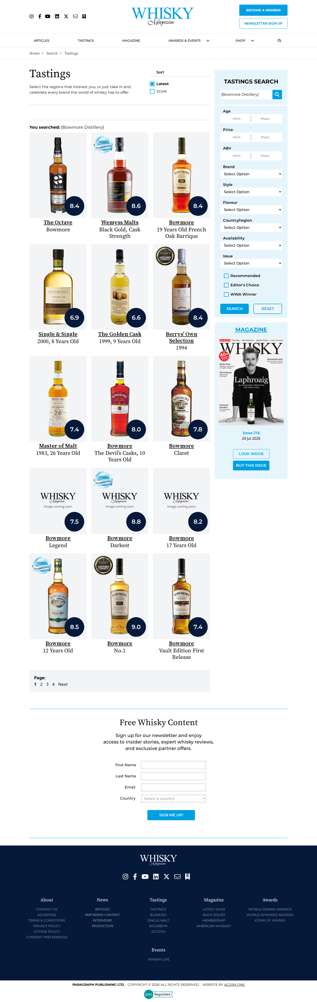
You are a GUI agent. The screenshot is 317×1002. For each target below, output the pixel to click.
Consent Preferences (47, 937)
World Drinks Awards (270, 909)
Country (128, 798)
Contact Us (47, 909)
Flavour (230, 202)
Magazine (131, 40)
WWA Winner (243, 294)
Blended (158, 915)
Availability (234, 238)
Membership (213, 920)
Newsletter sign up (263, 23)
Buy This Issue (251, 465)
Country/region (237, 220)
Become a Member (263, 10)
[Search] (277, 94)
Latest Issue (214, 909)
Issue (228, 256)
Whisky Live (158, 959)
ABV (227, 148)
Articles (41, 40)
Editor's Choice (244, 285)
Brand (229, 167)
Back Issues (214, 915)
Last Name (126, 776)
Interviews (102, 920)
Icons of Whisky (270, 920)
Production (102, 926)
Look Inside (251, 454)
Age (227, 111)
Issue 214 (251, 432)
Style (228, 184)
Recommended (245, 276)
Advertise (46, 915)
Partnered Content (102, 915)
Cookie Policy (47, 931)
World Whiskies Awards (270, 915)
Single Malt (158, 920)
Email (130, 787)
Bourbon (158, 926)
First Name (125, 765)
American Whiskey (214, 926)
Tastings (86, 40)
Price (228, 130)
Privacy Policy (47, 926)
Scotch (158, 931)
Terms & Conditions (46, 920)
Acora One (234, 985)
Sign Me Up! (171, 815)
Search (52, 53)
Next (63, 684)
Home (34, 53)
